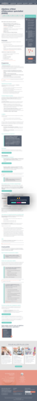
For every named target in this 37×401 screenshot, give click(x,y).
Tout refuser (19, 202)
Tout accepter (14, 202)
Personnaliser (24, 202)
